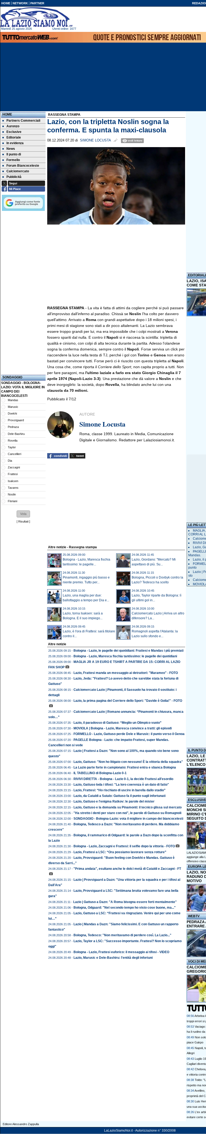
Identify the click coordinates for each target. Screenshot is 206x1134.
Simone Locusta (95, 140)
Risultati (23, 521)
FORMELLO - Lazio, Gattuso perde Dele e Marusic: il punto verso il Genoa (129, 734)
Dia (10, 460)
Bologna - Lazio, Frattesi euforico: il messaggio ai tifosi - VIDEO (121, 952)
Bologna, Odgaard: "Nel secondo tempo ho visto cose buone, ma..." (124, 907)
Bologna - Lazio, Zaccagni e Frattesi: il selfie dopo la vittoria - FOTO (124, 846)
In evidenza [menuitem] (15, 143)
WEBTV (194, 916)
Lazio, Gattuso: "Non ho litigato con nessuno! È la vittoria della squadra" (128, 762)
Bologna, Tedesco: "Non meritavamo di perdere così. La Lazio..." (122, 935)
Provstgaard (16, 420)
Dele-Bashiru (16, 433)
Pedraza (13, 426)
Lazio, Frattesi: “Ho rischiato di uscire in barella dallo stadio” (119, 790)
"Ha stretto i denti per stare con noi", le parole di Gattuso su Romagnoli (127, 813)
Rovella (12, 440)
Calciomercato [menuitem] (17, 171)
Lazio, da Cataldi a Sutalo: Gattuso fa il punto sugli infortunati (119, 796)
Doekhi (12, 413)
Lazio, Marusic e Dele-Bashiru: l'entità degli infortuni (113, 958)
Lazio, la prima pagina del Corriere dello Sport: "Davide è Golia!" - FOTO (127, 701)
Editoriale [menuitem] (13, 137)
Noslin (12, 494)
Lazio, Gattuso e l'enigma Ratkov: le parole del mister (113, 801)
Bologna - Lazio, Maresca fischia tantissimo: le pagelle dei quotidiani (125, 656)
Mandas (13, 400)
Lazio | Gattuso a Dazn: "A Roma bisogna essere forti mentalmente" (125, 902)
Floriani (12, 501)
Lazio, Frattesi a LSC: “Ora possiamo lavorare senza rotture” (119, 852)
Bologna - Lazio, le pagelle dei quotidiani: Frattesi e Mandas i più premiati (128, 650)
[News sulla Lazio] (36, 17)
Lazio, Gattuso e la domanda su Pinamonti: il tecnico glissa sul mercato (127, 807)
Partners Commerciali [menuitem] (23, 120)
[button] (23, 513)
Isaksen (13, 481)
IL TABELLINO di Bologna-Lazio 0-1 (100, 773)
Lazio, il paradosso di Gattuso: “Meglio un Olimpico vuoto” (117, 723)
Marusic (13, 406)
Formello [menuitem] (13, 160)
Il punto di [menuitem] (13, 154)
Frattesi (13, 474)
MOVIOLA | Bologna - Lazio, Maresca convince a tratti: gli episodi (122, 728)
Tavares (13, 487)
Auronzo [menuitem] (12, 126)
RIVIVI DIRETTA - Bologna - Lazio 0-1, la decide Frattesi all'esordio (123, 779)
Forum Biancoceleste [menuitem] (22, 165)
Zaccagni (14, 467)
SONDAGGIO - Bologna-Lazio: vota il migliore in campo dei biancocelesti (128, 818)
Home (7, 114)
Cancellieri (14, 454)
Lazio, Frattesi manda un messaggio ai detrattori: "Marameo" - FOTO (125, 673)
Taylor (12, 447)
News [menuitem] (10, 149)
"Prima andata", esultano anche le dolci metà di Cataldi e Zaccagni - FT (127, 869)
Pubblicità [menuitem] (13, 177)
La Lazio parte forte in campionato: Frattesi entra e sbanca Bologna (124, 767)
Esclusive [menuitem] (13, 132)
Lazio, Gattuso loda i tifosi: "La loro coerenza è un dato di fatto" (121, 784)
